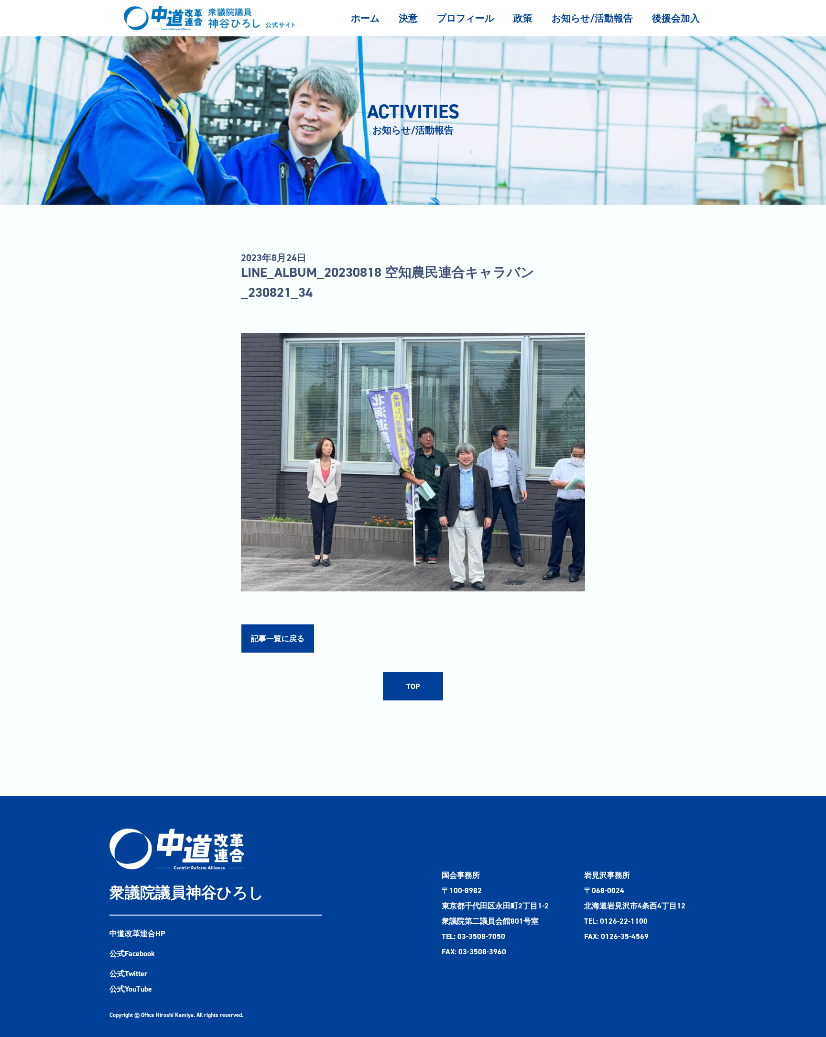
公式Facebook (132, 954)
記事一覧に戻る (277, 638)
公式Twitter (128, 974)
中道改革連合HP (137, 933)
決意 (408, 18)
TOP (413, 686)
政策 (523, 18)
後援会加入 (676, 18)
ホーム (365, 18)
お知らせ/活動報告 (592, 18)
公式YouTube (130, 989)
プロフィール (465, 18)
